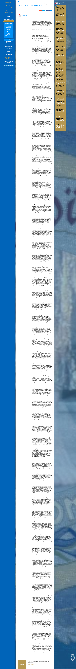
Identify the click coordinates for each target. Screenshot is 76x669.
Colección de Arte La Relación (9, 31)
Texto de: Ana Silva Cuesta (60, 47)
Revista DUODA (8, 41)
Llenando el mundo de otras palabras (8, 26)
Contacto (8, 51)
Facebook (6, 58)
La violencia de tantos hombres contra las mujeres (8, 24)
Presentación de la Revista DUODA (8, 28)
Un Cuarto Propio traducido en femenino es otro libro (60, 99)
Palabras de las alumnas (8, 35)
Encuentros (8, 34)
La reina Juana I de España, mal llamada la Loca (60, 111)
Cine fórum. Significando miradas (9, 29)
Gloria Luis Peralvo (59, 77)
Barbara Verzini (58, 63)
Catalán (6, 2)
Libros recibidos (9, 48)
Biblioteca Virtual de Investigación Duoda (8, 46)
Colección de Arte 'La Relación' (8, 44)
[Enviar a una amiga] (51, 10)
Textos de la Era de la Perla (8, 21)
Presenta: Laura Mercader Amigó (60, 10)
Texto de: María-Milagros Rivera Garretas (60, 34)
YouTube (11, 58)
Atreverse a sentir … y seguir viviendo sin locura (60, 103)
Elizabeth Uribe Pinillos (60, 91)
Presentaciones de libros (8, 33)
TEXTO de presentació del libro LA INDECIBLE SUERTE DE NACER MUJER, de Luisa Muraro (60, 121)
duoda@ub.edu (31, 666)
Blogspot (9, 58)
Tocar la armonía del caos (8, 39)
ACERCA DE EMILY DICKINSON (59, 116)
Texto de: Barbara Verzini (60, 30)
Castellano (10, 2)
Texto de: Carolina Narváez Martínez (60, 21)
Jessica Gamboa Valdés (60, 70)
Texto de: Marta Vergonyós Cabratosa (60, 26)
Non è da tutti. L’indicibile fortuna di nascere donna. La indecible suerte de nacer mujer (60, 126)
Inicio (9, 15)
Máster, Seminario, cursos (8, 19)
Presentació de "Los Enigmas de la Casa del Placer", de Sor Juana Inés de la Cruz (60, 82)
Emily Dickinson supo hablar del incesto (59, 107)
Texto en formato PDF (24, 15)
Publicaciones (8, 42)
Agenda (8, 16)
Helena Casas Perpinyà (60, 95)
